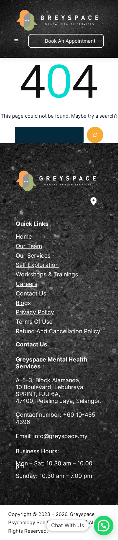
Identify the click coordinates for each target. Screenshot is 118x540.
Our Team (29, 246)
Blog (22, 302)
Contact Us (31, 293)
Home (24, 236)
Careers (26, 283)
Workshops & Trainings (47, 274)
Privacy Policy (35, 312)
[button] (103, 525)
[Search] (95, 135)
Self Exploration (37, 264)
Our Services (33, 255)
